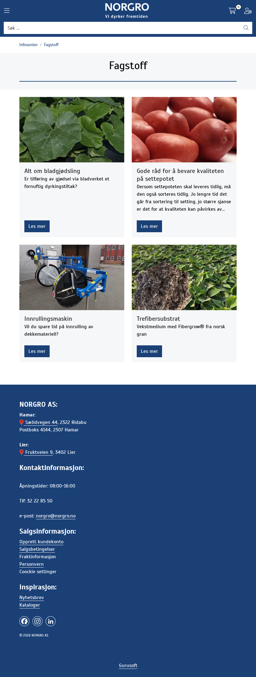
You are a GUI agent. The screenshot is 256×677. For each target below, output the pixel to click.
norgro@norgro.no (56, 516)
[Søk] (246, 28)
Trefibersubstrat (158, 319)
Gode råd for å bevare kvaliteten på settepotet (180, 175)
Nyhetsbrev (31, 597)
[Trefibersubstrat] (184, 277)
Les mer (37, 226)
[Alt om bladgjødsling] (71, 129)
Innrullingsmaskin (48, 319)
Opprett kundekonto (41, 542)
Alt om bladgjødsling (52, 171)
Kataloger (29, 605)
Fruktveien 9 (38, 452)
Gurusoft (128, 665)
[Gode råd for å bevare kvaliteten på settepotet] (184, 129)
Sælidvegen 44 (40, 422)
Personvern (31, 564)
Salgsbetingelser (37, 549)
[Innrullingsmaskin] (71, 277)
